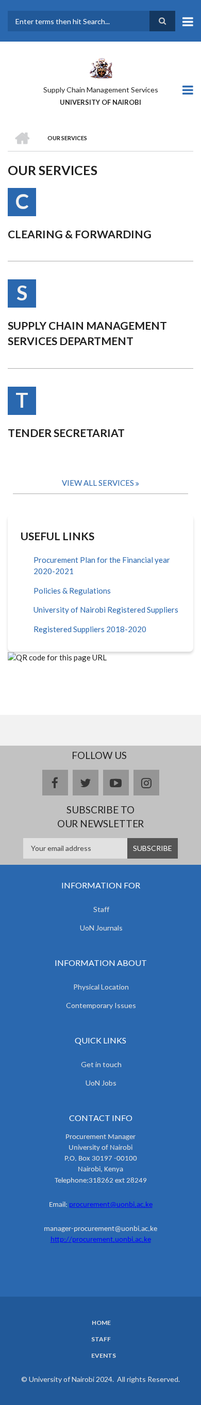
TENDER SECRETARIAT (66, 432)
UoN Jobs (101, 1082)
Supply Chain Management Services (100, 89)
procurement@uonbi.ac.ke (111, 1205)
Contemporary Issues (101, 1005)
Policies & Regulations (72, 590)
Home (101, 1323)
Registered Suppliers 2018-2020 (90, 629)
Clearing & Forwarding (80, 233)
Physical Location (101, 986)
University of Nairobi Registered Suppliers (106, 609)
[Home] (100, 67)
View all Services (98, 482)
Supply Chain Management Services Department (87, 333)
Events (103, 1356)
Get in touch (101, 1064)
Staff (101, 909)
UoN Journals (101, 927)
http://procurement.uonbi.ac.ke (101, 1240)
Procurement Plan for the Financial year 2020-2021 (102, 565)
